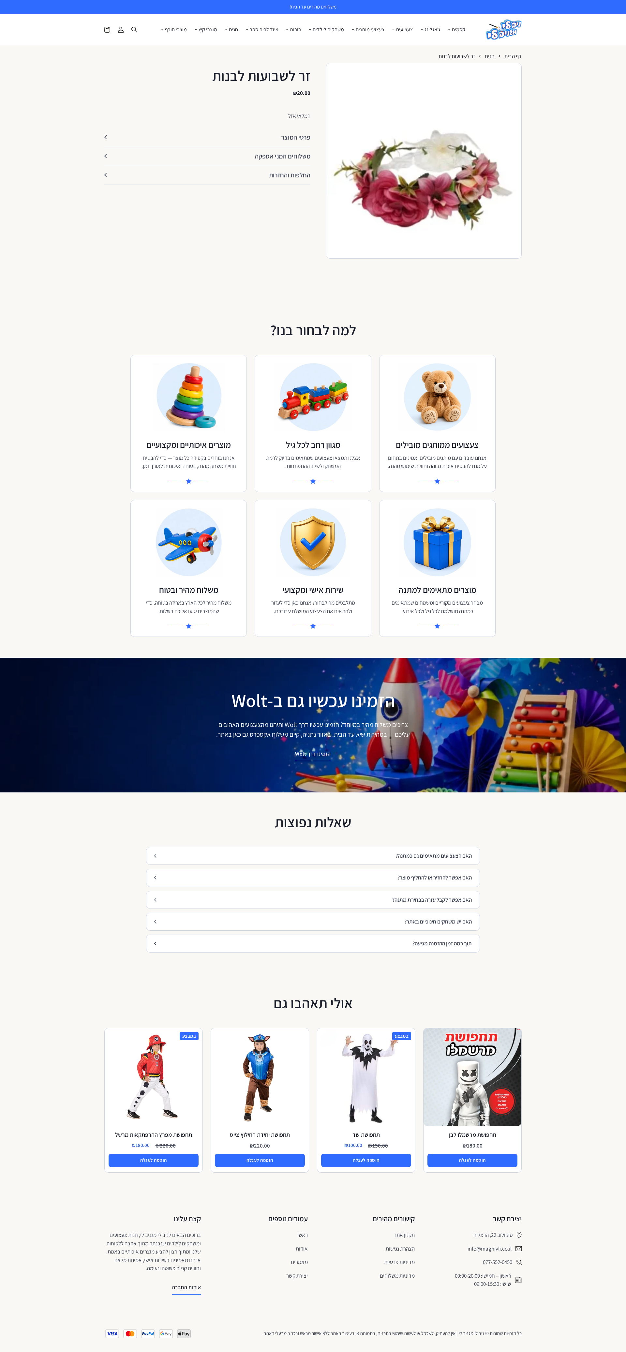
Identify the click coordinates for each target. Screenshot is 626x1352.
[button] (514, 71)
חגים (233, 30)
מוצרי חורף (176, 30)
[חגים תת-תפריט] (226, 29)
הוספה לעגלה (472, 1160)
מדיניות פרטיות (399, 1262)
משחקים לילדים (328, 30)
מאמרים (299, 1262)
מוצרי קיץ (208, 30)
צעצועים (404, 30)
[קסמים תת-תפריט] (449, 29)
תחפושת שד (366, 1134)
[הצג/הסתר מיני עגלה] (107, 30)
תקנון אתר (404, 1235)
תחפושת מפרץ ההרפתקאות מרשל (153, 1134)
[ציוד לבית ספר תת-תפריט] (247, 29)
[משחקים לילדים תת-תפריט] (310, 29)
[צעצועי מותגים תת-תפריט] (353, 29)
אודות (302, 1248)
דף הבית (513, 56)
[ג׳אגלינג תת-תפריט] (422, 29)
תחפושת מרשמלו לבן (472, 1134)
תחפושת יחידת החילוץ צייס (260, 1134)
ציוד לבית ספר (264, 30)
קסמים (458, 30)
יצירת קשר (297, 1275)
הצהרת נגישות (400, 1248)
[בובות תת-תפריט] (287, 29)
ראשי (302, 1235)
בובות (295, 30)
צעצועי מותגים (370, 30)
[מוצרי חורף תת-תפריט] (162, 29)
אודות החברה (186, 1287)
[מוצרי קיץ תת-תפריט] (196, 29)
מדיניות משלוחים (397, 1275)
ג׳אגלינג (432, 30)
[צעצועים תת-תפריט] (393, 29)
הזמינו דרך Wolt (313, 753)
